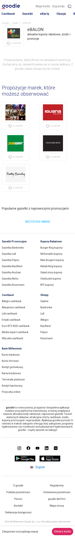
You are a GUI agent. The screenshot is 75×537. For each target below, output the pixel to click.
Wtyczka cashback (12, 338)
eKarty (44, 13)
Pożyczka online (11, 391)
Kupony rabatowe (51, 241)
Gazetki (27, 13)
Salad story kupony (51, 272)
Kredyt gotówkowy (12, 367)
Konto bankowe (11, 354)
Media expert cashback (15, 332)
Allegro (44, 319)
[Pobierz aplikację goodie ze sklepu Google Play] (25, 460)
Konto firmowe (10, 360)
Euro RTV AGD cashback (15, 325)
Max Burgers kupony (52, 260)
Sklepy (44, 295)
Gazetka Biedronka (13, 247)
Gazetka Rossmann (13, 284)
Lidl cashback (9, 313)
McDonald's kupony (51, 253)
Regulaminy (57, 485)
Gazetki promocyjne (14, 241)
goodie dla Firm (57, 498)
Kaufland (45, 325)
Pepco (44, 332)
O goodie (18, 485)
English (40, 467)
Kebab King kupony (51, 266)
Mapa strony (57, 505)
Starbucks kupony (50, 278)
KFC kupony (47, 284)
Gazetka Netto (10, 278)
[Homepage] (11, 6)
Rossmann (46, 338)
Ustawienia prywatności (56, 492)
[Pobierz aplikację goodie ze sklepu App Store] (50, 460)
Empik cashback (11, 319)
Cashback (8, 13)
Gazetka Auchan (11, 272)
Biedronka (46, 307)
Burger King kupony (51, 247)
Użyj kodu (58, 6)
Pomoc (18, 498)
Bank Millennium (12, 348)
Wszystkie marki (37, 221)
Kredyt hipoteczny (12, 385)
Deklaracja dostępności (18, 512)
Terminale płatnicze (13, 379)
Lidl (42, 313)
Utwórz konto (62, 531)
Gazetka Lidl (9, 253)
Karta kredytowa (11, 373)
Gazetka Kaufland (12, 266)
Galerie (44, 301)
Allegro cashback (11, 301)
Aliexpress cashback (13, 307)
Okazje (61, 13)
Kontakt (18, 505)
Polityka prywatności (18, 492)
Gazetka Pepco (10, 260)
